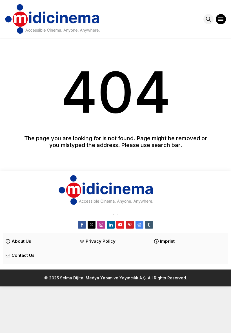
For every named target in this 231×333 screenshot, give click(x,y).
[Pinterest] (130, 225)
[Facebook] (82, 225)
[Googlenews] (139, 225)
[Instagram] (101, 225)
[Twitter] (91, 225)
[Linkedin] (111, 225)
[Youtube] (120, 225)
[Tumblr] (149, 225)
